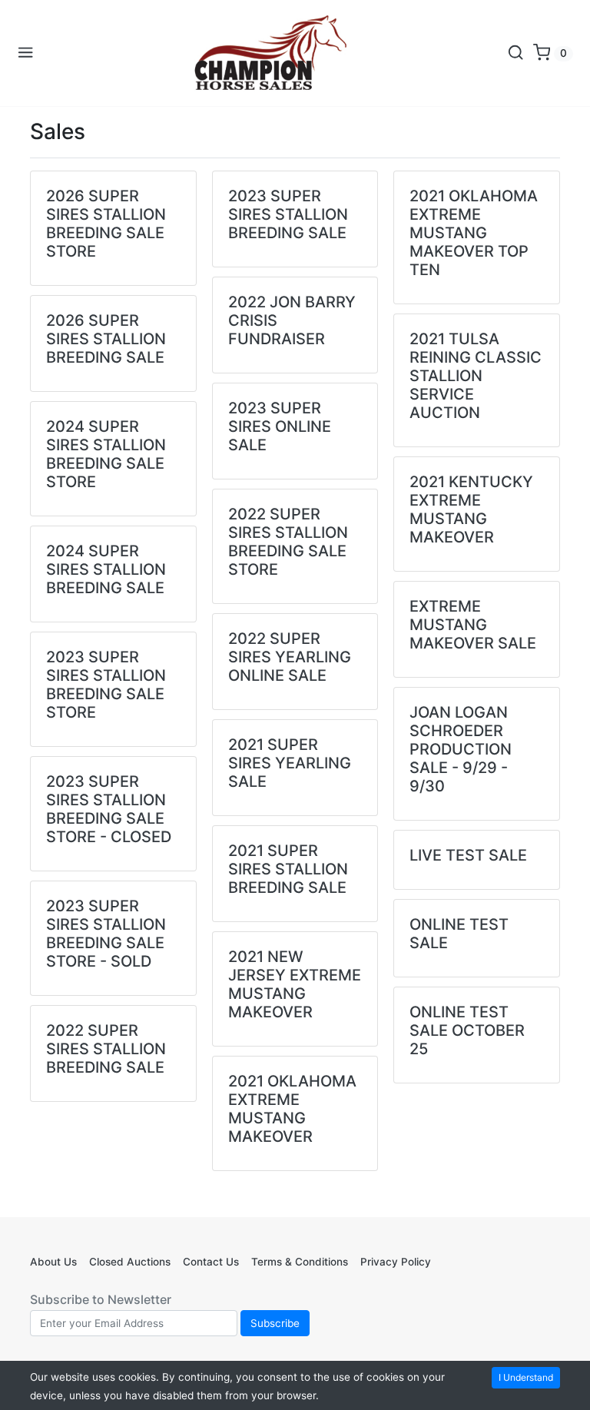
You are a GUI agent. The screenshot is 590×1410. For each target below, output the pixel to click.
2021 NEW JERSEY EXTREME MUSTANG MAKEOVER (294, 984)
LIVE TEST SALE (468, 855)
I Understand (526, 1377)
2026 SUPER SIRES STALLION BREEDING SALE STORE (106, 223)
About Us (53, 1262)
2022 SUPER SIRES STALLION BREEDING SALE (106, 1049)
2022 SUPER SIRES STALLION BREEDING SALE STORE (288, 542)
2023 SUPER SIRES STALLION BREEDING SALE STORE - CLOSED (108, 809)
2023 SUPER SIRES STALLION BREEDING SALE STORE (106, 685)
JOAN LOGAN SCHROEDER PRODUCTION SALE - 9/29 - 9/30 (460, 749)
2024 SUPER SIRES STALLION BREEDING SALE (106, 569)
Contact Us (211, 1262)
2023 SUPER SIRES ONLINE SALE (279, 426)
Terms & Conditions (299, 1262)
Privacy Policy (395, 1262)
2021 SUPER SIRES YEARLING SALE (289, 763)
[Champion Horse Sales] (270, 53)
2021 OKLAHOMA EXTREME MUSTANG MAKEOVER (292, 1109)
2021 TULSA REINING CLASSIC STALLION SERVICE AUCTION (475, 376)
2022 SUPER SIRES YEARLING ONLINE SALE (289, 657)
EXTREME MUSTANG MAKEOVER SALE (472, 624)
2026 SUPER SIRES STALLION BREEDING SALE (106, 339)
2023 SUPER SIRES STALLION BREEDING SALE (288, 214)
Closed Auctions (130, 1262)
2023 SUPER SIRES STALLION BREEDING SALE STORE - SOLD (106, 933)
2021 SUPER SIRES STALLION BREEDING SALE (288, 869)
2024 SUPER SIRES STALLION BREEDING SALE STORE (106, 454)
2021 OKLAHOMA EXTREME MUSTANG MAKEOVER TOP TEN (473, 233)
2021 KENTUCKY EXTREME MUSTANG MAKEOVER (471, 509)
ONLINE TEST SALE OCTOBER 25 (467, 1030)
